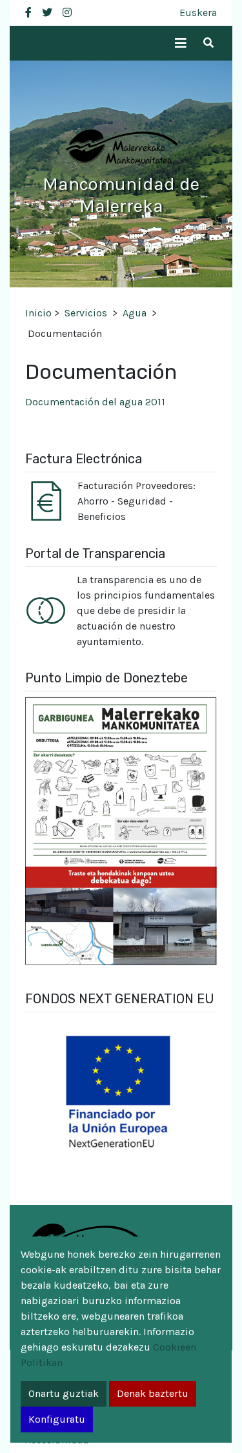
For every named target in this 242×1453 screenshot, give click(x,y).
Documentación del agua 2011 (95, 402)
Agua (134, 313)
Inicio (38, 313)
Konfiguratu (56, 1419)
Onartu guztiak (63, 1393)
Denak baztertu (152, 1393)
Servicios (86, 313)
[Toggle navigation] (180, 43)
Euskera (198, 12)
